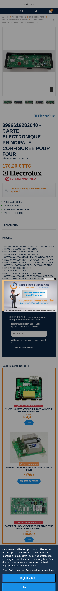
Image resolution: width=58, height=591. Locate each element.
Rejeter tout (29, 578)
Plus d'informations (13, 570)
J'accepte (29, 587)
